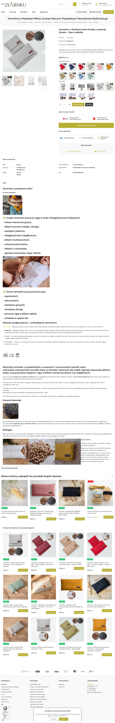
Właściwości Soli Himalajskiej (37, 697)
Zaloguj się (61, 684)
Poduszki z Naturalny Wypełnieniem (39, 687)
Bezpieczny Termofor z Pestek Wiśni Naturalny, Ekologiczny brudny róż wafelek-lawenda (41, 513)
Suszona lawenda (12, 400)
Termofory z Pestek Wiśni (43, 22)
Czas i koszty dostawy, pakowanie (10, 687)
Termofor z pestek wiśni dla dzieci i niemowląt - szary (42, 648)
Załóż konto (62, 687)
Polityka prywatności (6, 692)
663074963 (85, 5)
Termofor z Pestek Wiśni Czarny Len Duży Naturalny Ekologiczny (98, 606)
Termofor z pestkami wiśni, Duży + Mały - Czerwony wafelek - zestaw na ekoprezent (99, 564)
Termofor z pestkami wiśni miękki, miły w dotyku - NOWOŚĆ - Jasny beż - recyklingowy (43, 606)
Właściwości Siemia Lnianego (37, 694)
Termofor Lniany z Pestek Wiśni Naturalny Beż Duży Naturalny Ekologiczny (13, 649)
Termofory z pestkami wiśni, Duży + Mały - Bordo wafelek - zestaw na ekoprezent (42, 564)
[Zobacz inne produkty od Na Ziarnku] (70, 37)
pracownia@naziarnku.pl (105, 5)
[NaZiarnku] (13, 4)
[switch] (5, 717)
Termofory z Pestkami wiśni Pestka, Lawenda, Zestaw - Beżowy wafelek (70, 563)
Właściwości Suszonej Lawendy (38, 699)
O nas (2, 694)
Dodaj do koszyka (78, 104)
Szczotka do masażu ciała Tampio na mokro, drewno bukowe (13, 512)
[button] (108, 12)
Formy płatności (5, 689)
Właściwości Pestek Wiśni (36, 692)
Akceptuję (63, 719)
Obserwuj (89, 104)
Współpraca (4, 699)
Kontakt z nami (5, 702)
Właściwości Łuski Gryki (36, 702)
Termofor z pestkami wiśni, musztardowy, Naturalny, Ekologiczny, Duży (71, 606)
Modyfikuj (53, 719)
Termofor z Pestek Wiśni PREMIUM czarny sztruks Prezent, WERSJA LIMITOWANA (69, 513)
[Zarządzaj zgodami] (3, 720)
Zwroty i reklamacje (6, 697)
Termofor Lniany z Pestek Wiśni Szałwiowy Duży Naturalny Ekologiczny (15, 606)
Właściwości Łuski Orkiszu (36, 704)
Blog (2, 704)
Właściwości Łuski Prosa (36, 707)
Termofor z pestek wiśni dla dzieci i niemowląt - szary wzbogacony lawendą (14, 564)
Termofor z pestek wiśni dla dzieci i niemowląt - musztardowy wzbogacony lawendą (98, 649)
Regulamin (3, 684)
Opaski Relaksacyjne (35, 684)
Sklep (30, 22)
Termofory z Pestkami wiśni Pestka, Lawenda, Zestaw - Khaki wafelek (70, 648)
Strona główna (22, 22)
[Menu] (8, 706)
